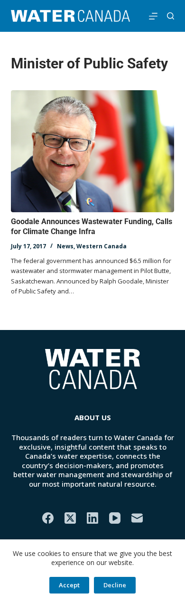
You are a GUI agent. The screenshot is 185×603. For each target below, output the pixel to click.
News (65, 246)
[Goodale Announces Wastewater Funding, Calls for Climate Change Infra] (92, 151)
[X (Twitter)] (70, 518)
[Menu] (153, 16)
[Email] (137, 518)
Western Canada (101, 246)
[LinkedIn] (92, 518)
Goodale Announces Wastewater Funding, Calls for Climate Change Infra (91, 226)
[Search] (170, 15)
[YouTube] (114, 518)
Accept (69, 585)
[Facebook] (48, 518)
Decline (114, 585)
